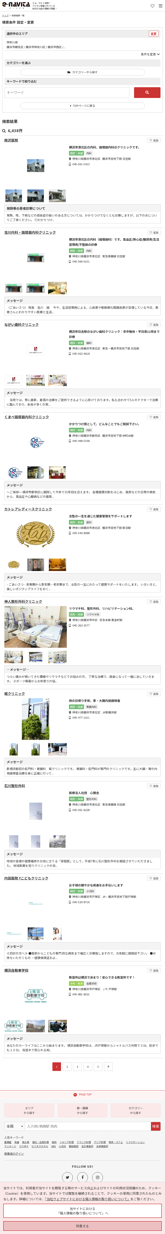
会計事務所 (87, 1146)
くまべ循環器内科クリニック (26, 417)
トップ (5, 15)
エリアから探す (29, 1110)
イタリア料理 (67, 1142)
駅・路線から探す (82, 1110)
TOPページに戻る (84, 106)
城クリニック (14, 693)
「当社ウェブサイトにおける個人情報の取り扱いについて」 (87, 1199)
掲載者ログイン (14, 1154)
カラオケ (24, 1146)
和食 (16, 1142)
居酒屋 (7, 1142)
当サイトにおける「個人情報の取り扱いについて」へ (82, 1210)
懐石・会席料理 (40, 1142)
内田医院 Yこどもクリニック (26, 878)
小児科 (62, 1146)
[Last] (108, 1066)
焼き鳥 (25, 1142)
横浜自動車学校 (16, 970)
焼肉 (54, 1142)
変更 (153, 34)
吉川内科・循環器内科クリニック (30, 232)
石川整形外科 (14, 785)
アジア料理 (100, 1142)
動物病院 (73, 1146)
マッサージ (10, 1146)
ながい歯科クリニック (21, 324)
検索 (155, 1126)
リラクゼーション (135, 1142)
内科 (53, 1146)
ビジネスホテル (40, 1146)
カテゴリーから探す (85, 72)
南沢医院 (11, 140)
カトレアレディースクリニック (28, 509)
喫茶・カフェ (116, 1142)
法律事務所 (102, 1146)
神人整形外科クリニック (23, 601)
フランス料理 (84, 1142)
